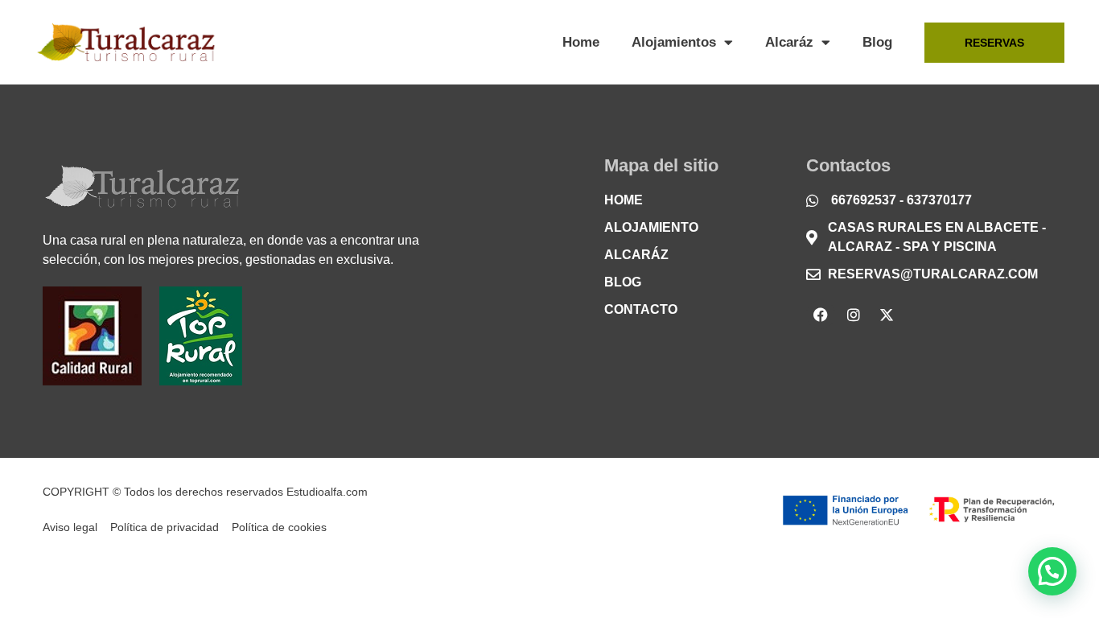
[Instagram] (853, 314)
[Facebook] (820, 314)
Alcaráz (789, 42)
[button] (1052, 571)
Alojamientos (674, 42)
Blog (877, 42)
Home (580, 42)
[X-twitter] (886, 314)
